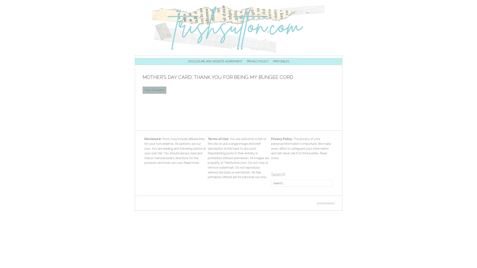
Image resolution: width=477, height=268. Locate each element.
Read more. (191, 163)
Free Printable (154, 90)
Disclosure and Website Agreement (215, 61)
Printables (281, 61)
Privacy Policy (257, 61)
